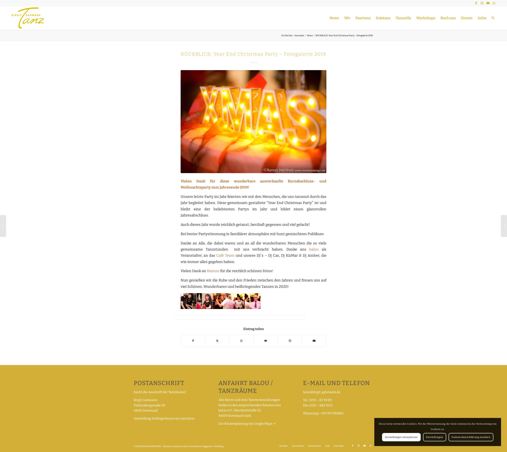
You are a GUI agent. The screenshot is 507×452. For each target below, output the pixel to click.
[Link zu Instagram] (482, 3)
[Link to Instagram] (290, 341)
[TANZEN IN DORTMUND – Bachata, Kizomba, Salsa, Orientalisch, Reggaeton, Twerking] (28, 18)
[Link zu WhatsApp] (494, 3)
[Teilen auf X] (217, 341)
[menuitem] (334, 18)
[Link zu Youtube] (488, 3)
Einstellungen (434, 437)
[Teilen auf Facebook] (193, 341)
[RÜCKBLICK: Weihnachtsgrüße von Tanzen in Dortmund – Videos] (504, 226)
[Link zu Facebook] (476, 3)
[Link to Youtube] (314, 341)
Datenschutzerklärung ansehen (471, 437)
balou (315, 249)
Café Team (225, 255)
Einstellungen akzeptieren (401, 437)
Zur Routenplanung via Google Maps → (247, 423)
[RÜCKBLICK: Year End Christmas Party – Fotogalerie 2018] (3, 226)
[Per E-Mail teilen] (266, 341)
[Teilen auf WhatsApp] (242, 341)
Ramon (213, 271)
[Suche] (493, 18)
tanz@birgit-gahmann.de (321, 392)
